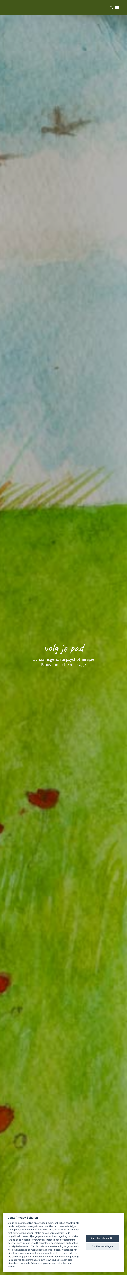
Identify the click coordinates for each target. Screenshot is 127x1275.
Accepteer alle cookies (102, 1238)
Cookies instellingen (102, 1246)
